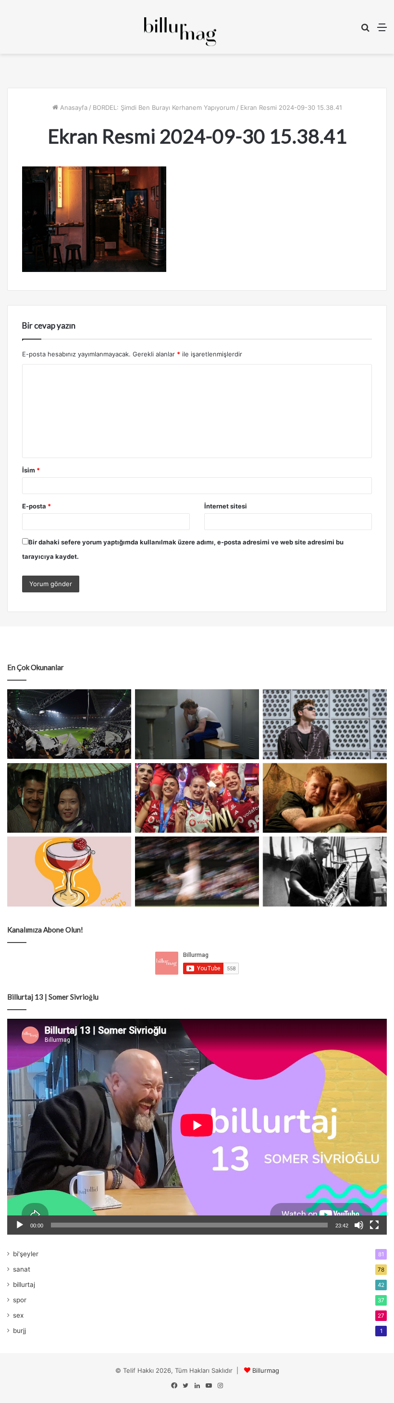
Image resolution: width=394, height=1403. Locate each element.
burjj (19, 1330)
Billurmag (265, 1370)
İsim (31, 470)
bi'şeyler (25, 1254)
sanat (21, 1269)
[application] (197, 1127)
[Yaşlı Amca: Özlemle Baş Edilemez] (325, 724)
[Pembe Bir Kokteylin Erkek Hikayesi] (69, 872)
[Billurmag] (180, 31)
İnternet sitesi (225, 506)
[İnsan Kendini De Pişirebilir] (197, 724)
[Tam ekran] (374, 1225)
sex (18, 1315)
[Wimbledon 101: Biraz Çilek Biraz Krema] (197, 872)
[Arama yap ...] (365, 30)
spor (19, 1300)
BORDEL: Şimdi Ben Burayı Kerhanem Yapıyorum (164, 107)
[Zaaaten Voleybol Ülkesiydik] (197, 798)
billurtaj (24, 1284)
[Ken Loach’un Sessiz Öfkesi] (325, 798)
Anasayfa (72, 107)
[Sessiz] (359, 1225)
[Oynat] (20, 1225)
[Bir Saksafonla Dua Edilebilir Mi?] (325, 872)
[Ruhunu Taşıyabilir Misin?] (69, 724)
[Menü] (382, 30)
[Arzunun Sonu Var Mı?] (69, 798)
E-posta (36, 506)
